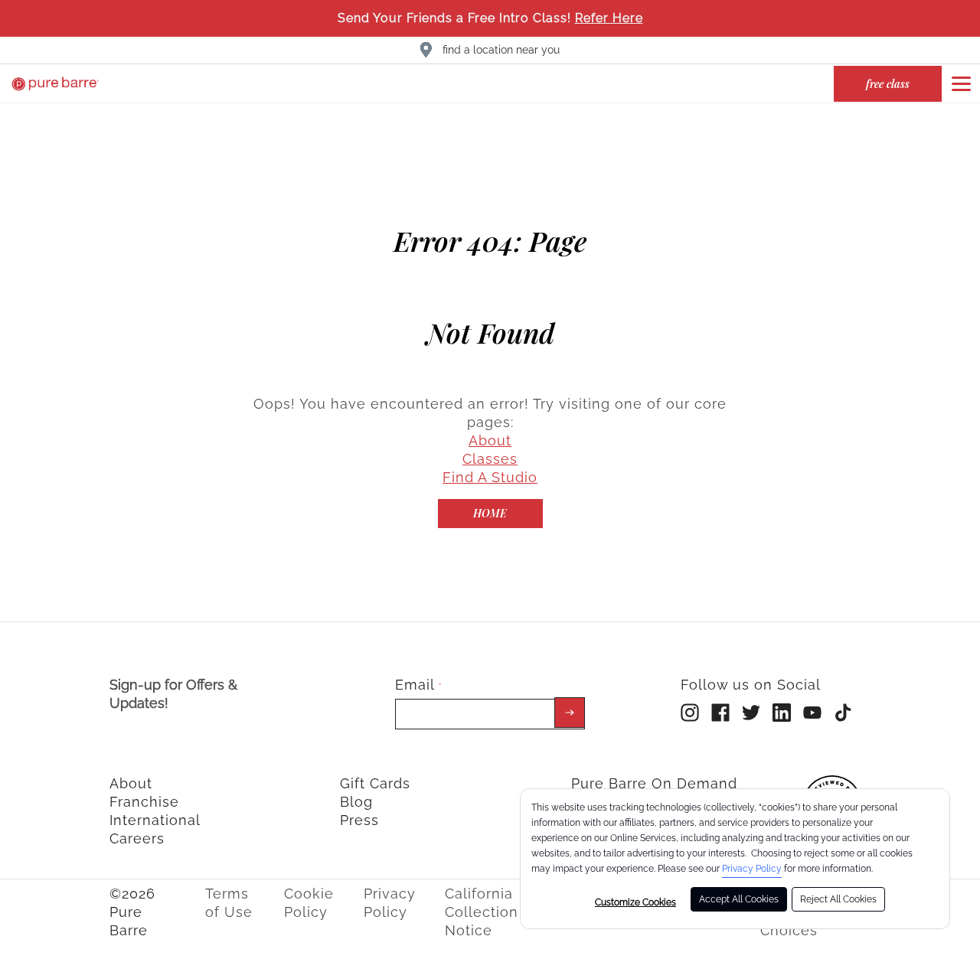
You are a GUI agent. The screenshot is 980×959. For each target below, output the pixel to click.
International (155, 820)
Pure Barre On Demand (654, 783)
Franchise (144, 802)
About (490, 440)
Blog (356, 802)
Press (359, 820)
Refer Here (609, 18)
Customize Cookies (635, 902)
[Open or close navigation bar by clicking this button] (961, 83)
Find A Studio (490, 477)
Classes (490, 459)
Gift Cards (375, 783)
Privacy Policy (752, 868)
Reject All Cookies (838, 899)
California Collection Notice (481, 912)
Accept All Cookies (739, 899)
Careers (137, 838)
